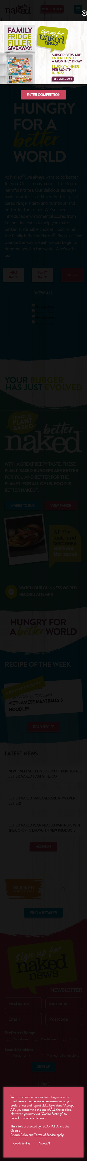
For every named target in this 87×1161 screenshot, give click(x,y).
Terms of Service (45, 1134)
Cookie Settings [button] (22, 1143)
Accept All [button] (44, 1143)
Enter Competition (43, 94)
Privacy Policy (19, 1134)
